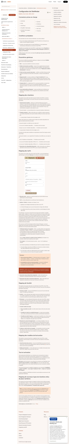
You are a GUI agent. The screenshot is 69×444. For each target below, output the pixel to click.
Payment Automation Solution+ (25, 425)
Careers (20, 435)
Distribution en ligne (5, 25)
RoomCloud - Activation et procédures (9, 43)
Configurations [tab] (12, 14)
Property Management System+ (25, 414)
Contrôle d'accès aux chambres (7, 73)
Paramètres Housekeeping (6, 64)
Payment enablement (5, 71)
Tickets (54, 1)
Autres (2, 78)
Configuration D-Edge (6, 52)
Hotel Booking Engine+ (23, 418)
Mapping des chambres (58, 16)
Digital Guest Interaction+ (24, 421)
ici (23, 92)
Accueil (50, 1)
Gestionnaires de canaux (41, 8)
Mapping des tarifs (57, 18)
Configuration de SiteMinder (8, 49)
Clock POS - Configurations (6, 80)
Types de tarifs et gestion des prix (7, 22)
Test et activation (57, 24)
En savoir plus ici (53, 441)
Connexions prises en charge (58, 10)
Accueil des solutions (23, 8)
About (20, 433)
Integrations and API (23, 427)
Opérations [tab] (5, 14)
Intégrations (3, 75)
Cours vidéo (3, 82)
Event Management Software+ (25, 416)
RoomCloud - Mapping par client (8, 47)
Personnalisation (4, 69)
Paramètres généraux (57, 14)
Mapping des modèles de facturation (60, 22)
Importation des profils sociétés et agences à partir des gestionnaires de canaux (9, 54)
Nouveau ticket (5, 9)
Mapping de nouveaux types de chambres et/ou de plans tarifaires (60, 27)
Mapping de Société (57, 20)
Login (66, 1)
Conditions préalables (57, 12)
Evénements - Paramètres (6, 67)
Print (50, 12)
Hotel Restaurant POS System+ (25, 423)
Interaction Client (4, 62)
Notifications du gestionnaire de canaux (9, 41)
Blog (45, 414)
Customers (21, 437)
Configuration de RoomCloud (8, 45)
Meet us (45, 416)
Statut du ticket (13, 9)
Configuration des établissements (4, 19)
